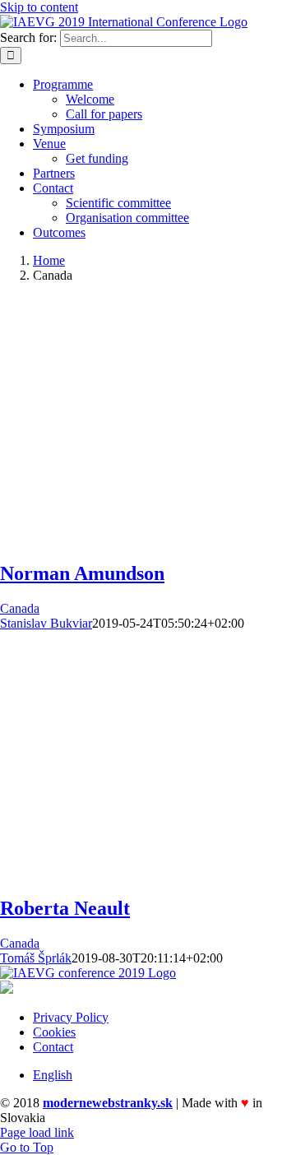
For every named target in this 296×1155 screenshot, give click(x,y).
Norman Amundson (82, 573)
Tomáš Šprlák (36, 958)
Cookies (54, 1032)
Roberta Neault (65, 908)
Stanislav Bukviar (46, 623)
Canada (19, 608)
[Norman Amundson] (107, 538)
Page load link (37, 1132)
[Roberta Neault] (107, 873)
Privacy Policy (71, 1017)
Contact (53, 1047)
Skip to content (39, 7)
